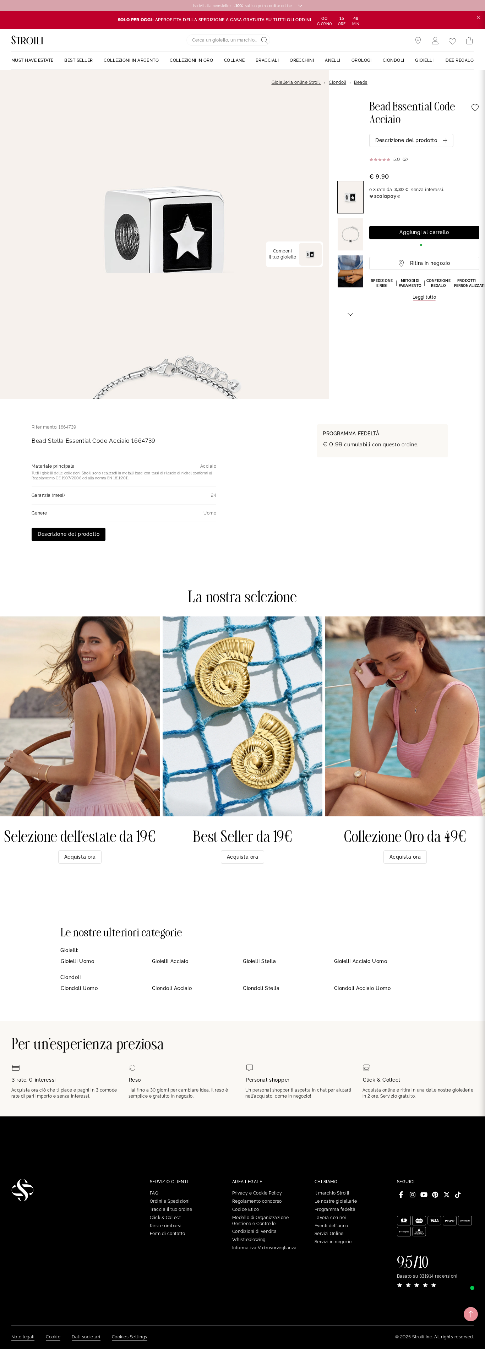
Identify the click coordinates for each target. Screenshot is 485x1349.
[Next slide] (350, 314)
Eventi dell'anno (331, 1225)
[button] (424, 289)
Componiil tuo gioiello (282, 254)
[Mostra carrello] (469, 40)
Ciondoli (337, 82)
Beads (360, 82)
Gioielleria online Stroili (296, 82)
